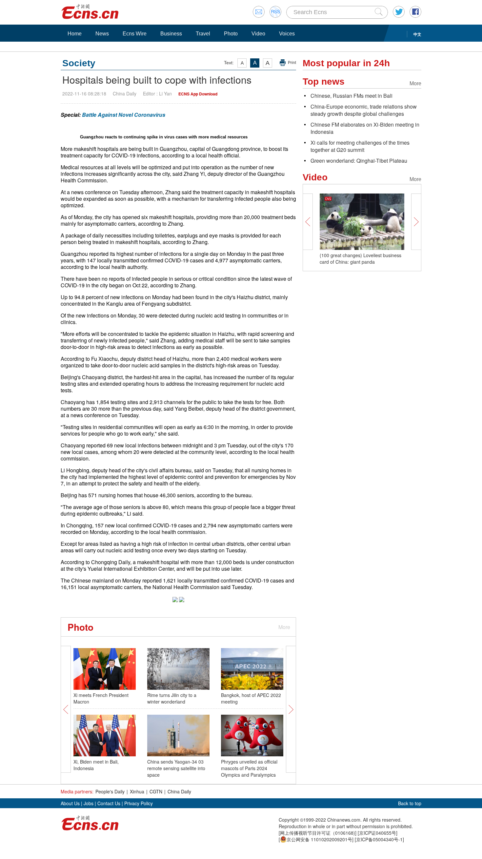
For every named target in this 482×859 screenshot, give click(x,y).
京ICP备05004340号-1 (379, 839)
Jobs (88, 803)
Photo (231, 33)
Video (258, 33)
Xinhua (137, 791)
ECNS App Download (197, 94)
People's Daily (110, 791)
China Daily (179, 791)
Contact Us (108, 803)
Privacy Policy (138, 803)
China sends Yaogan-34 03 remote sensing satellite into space (176, 768)
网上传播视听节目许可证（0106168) (317, 832)
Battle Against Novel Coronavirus (123, 114)
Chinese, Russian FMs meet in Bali (351, 95)
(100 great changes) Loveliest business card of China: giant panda (360, 258)
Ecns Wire (135, 33)
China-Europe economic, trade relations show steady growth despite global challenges (364, 110)
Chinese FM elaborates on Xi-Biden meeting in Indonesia (365, 128)
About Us (70, 803)
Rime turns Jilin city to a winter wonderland (171, 698)
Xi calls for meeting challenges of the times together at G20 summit (360, 146)
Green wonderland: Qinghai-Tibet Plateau (359, 160)
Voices (287, 33)
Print (292, 62)
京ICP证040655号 (377, 832)
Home (75, 33)
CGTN (156, 791)
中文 (417, 34)
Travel (203, 33)
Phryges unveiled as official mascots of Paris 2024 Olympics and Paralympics (249, 768)
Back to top (409, 803)
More (284, 627)
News (102, 33)
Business (171, 33)
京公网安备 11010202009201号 (319, 839)
